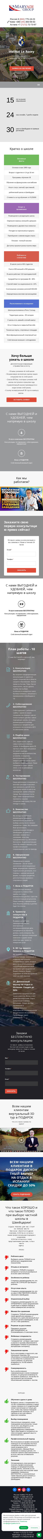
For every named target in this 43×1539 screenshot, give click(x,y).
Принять (24, 1527)
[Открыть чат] (39, 1535)
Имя (6, 1058)
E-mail (9, 550)
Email (7, 1079)
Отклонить (34, 1527)
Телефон (10, 559)
